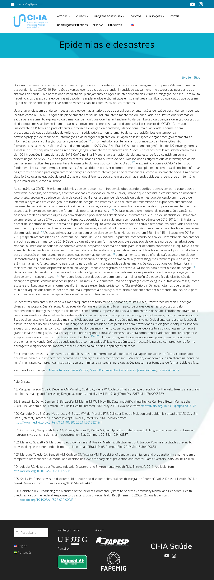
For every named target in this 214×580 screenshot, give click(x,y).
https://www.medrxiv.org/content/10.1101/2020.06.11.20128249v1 (58, 422)
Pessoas (98, 25)
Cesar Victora (79, 370)
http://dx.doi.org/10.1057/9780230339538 (42, 471)
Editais (175, 16)
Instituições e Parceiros (72, 25)
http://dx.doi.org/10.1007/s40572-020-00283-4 (45, 500)
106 (97, 336)
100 (133, 162)
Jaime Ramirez (146, 370)
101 (112, 209)
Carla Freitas (127, 370)
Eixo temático (191, 77)
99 (89, 140)
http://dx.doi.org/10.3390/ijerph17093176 (168, 406)
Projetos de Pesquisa (108, 16)
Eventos (136, 16)
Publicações (154, 16)
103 (42, 231)
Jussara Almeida (168, 370)
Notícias (62, 16)
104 (92, 336)
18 (114, 253)
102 (178, 218)
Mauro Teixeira (59, 370)
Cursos (81, 16)
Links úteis (115, 25)
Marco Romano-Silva (104, 370)
